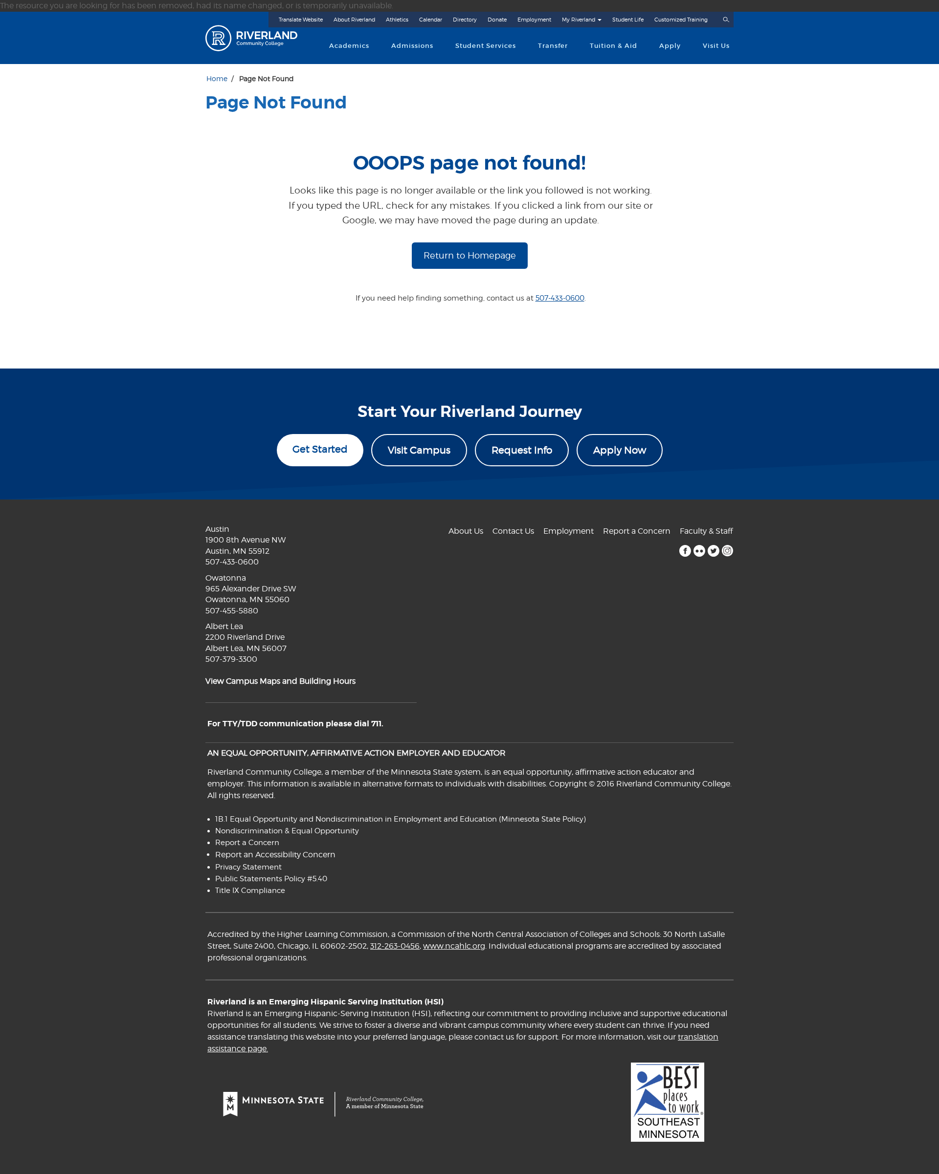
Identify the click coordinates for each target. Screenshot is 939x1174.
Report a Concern (637, 531)
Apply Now (619, 450)
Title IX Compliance (250, 890)
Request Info (522, 450)
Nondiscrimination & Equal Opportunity (287, 830)
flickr (699, 551)
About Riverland (354, 19)
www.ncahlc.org (454, 946)
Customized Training (681, 19)
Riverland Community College (259, 38)
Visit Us (716, 46)
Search (726, 19)
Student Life (628, 19)
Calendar (430, 19)
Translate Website (301, 19)
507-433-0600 (560, 298)
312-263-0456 (395, 946)
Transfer (553, 46)
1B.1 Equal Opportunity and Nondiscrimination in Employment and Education (356, 819)
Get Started (320, 449)
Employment (534, 19)
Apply (670, 46)
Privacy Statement (248, 867)
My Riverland (578, 19)
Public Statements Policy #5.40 (271, 878)
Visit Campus (419, 450)
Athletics (397, 19)
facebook (685, 551)
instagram (727, 551)
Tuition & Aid (613, 46)
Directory (465, 19)
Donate (497, 19)
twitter (713, 551)
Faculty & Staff (706, 531)
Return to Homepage (470, 255)
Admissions (412, 46)
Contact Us (513, 531)
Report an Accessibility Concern (275, 854)
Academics (349, 46)
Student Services (485, 46)
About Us (465, 531)
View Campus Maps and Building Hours (280, 681)
